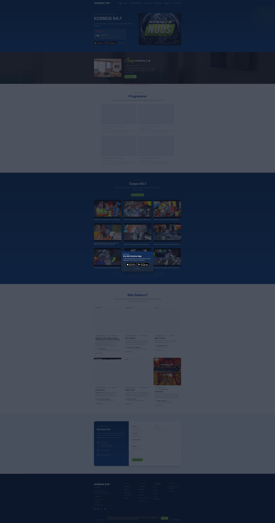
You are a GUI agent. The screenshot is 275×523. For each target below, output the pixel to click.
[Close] (152, 253)
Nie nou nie (137, 268)
